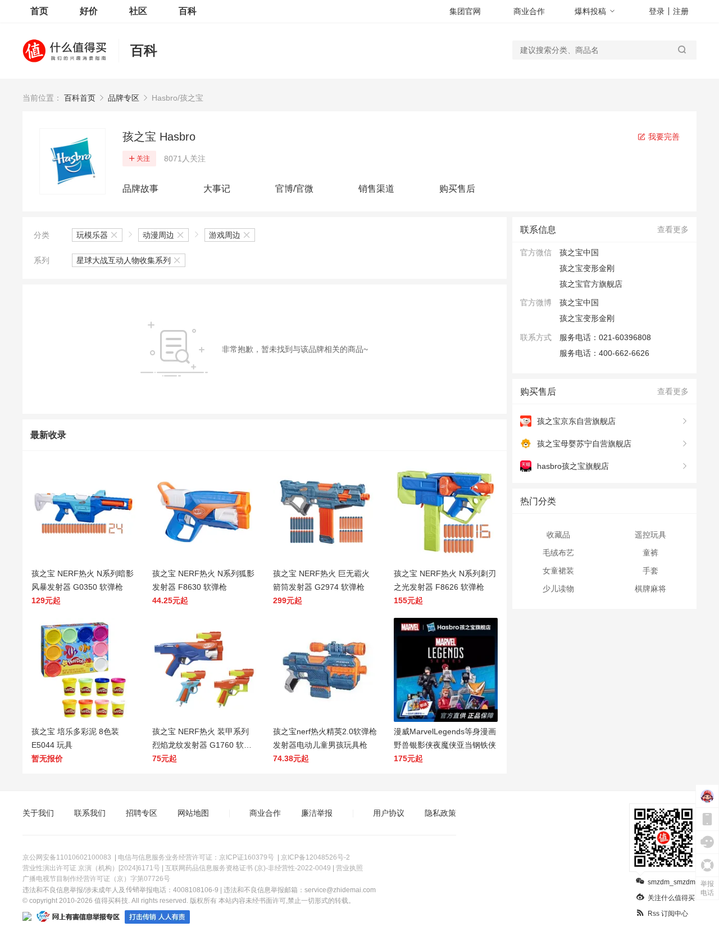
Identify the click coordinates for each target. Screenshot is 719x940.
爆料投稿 (590, 11)
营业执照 (349, 868)
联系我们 (90, 812)
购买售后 (457, 188)
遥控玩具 (650, 534)
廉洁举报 (317, 812)
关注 (143, 158)
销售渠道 (376, 188)
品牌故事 (140, 188)
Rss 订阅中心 (668, 914)
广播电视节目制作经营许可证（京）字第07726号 (96, 879)
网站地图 (193, 812)
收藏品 (558, 534)
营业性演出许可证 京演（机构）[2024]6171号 (91, 868)
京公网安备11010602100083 (66, 857)
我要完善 (663, 136)
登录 (657, 11)
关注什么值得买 (671, 898)
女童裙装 (558, 570)
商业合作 (529, 11)
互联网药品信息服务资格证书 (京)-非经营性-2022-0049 (248, 868)
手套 (650, 570)
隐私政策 (440, 812)
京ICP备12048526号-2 (315, 857)
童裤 (650, 552)
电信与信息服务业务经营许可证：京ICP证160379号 (196, 857)
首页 (39, 11)
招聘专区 (141, 812)
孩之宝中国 (579, 302)
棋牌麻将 (650, 588)
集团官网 (465, 11)
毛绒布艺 (558, 552)
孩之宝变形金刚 (587, 318)
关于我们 (38, 812)
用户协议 (388, 812)
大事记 (216, 188)
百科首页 (79, 97)
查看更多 (673, 229)
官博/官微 (294, 188)
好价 (89, 11)
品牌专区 (123, 97)
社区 (138, 11)
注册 (681, 11)
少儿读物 (558, 588)
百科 (188, 11)
